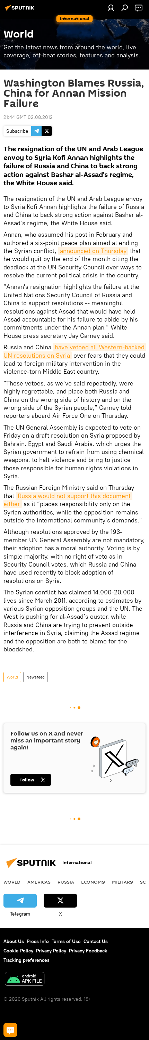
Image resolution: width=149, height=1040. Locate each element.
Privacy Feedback (88, 951)
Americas (39, 882)
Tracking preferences (26, 960)
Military (122, 882)
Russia (66, 882)
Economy (93, 882)
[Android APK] (24, 980)
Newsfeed (35, 677)
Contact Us (96, 941)
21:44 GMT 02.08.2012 (28, 117)
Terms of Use (66, 941)
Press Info (38, 941)
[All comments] (10, 1030)
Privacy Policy (51, 951)
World (12, 677)
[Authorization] (111, 8)
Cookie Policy (18, 951)
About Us (13, 941)
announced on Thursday (93, 251)
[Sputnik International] (20, 10)
